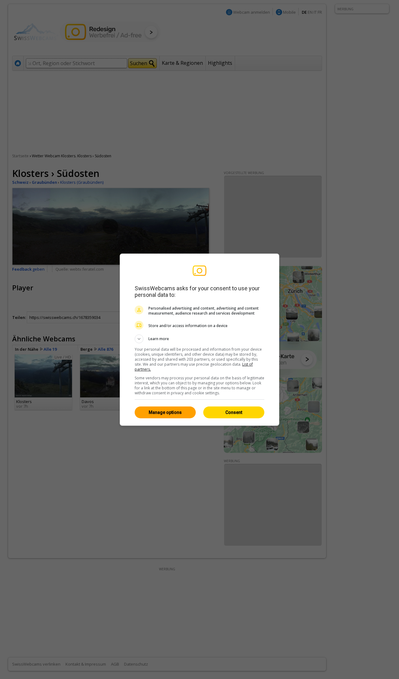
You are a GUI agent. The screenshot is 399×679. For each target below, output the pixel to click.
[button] (199, 339)
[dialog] (199, 340)
